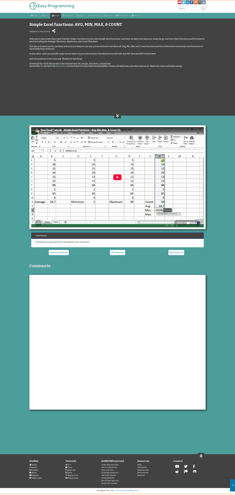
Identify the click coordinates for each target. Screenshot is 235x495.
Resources (61, 66)
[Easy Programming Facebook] (194, 467)
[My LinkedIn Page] (187, 2)
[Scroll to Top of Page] (201, 455)
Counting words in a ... (110, 473)
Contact (34, 470)
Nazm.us (141, 475)
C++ (46, 16)
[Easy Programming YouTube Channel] (179, 2)
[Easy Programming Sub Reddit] (204, 2)
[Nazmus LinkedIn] (186, 472)
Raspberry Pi (95, 16)
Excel (56, 16)
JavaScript (68, 16)
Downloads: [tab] (41, 235)
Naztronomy (142, 473)
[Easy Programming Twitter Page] (183, 2)
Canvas (109, 16)
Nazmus (135, 490)
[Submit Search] (204, 8)
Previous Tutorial (59, 252)
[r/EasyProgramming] (177, 472)
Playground (123, 16)
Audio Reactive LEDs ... (110, 465)
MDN (139, 465)
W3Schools (142, 467)
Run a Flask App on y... (110, 481)
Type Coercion (107, 470)
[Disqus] (117, 308)
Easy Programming (123, 490)
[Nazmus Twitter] (186, 467)
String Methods (107, 478)
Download (84, 242)
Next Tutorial (176, 252)
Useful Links (36, 478)
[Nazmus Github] (194, 472)
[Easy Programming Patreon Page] (196, 2)
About (34, 473)
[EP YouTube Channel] (177, 467)
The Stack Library (108, 475)
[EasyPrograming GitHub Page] (200, 2)
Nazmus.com (143, 470)
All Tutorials (117, 252)
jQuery (81, 16)
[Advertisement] (117, 93)
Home (35, 16)
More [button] (136, 16)
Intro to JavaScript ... (109, 467)
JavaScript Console (109, 483)
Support (35, 475)
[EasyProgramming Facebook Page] (192, 2)
